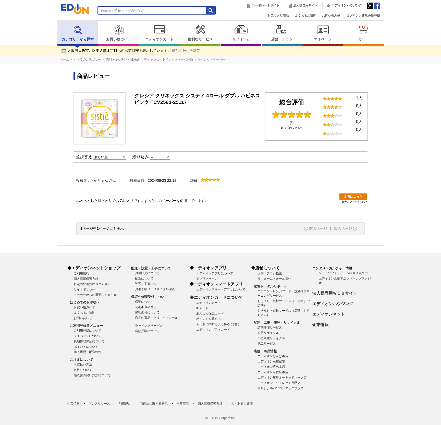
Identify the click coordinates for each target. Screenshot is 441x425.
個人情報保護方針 (86, 279)
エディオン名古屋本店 (273, 372)
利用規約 (125, 403)
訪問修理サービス (270, 327)
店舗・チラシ (282, 39)
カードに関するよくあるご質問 (217, 324)
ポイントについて (86, 346)
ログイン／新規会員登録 (363, 15)
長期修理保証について (89, 341)
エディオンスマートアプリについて (220, 289)
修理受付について (147, 312)
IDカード (202, 308)
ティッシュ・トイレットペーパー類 (168, 59)
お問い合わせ (331, 15)
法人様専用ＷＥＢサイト (334, 293)
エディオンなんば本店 (273, 356)
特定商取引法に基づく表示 (92, 284)
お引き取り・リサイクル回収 (155, 289)
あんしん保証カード (210, 313)
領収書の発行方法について (92, 375)
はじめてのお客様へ (85, 302)
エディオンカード (159, 39)
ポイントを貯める (208, 319)
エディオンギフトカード (213, 329)
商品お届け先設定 (186, 51)
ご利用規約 (81, 273)
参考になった (353, 196)
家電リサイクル (268, 333)
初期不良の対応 (145, 307)
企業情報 (320, 324)
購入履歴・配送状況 (87, 352)
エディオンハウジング (347, 5)
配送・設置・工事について (151, 268)
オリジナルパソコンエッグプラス (280, 388)
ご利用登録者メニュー (86, 325)
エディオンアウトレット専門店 (279, 383)
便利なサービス (200, 39)
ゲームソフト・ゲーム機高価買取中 (343, 273)
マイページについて (87, 336)
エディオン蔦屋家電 (271, 361)
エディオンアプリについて (214, 273)
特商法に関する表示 (154, 403)
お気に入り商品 (278, 15)
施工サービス (267, 343)
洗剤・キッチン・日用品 (122, 59)
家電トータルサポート (270, 286)
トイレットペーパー (211, 59)
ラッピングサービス (149, 325)
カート (363, 33)
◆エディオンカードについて (216, 297)
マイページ (323, 39)
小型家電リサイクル (271, 338)
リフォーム (241, 39)
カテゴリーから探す (78, 39)
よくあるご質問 (305, 15)
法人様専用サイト (305, 5)
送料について (83, 370)
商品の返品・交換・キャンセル (156, 318)
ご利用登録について (87, 330)
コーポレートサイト (265, 5)
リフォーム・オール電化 (274, 279)
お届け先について (147, 273)
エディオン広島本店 (271, 367)
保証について (144, 301)
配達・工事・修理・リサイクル (277, 322)
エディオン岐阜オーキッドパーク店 (282, 377)
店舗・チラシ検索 (270, 273)
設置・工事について (149, 284)
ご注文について (81, 359)
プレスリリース (99, 403)
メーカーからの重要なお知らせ (95, 295)
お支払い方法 (83, 364)
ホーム (64, 59)
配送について (144, 278)
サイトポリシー (84, 289)
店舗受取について (147, 331)
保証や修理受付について (149, 297)
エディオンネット (328, 314)
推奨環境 (183, 403)
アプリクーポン (207, 279)
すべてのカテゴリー (87, 59)
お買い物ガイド (118, 39)
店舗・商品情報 (265, 351)
